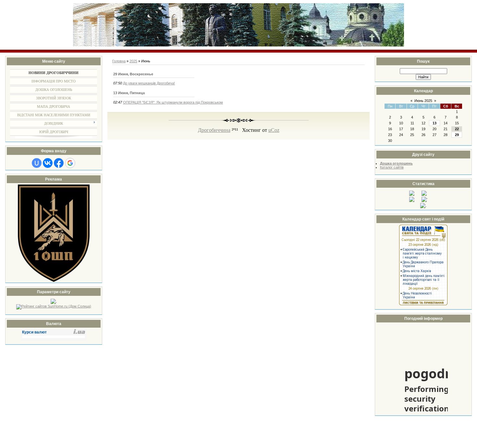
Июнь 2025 (423, 101)
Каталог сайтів (392, 167)
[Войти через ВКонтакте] (48, 163)
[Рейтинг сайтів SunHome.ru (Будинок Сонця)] (53, 306)
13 (434, 123)
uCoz (273, 130)
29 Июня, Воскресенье (133, 74)
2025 (133, 61)
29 (457, 135)
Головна (119, 61)
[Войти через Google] (70, 163)
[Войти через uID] (37, 163)
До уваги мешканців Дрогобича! (149, 83)
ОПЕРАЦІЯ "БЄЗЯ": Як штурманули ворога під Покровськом (173, 102)
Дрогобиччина (214, 130)
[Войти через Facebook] (59, 163)
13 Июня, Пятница (129, 93)
